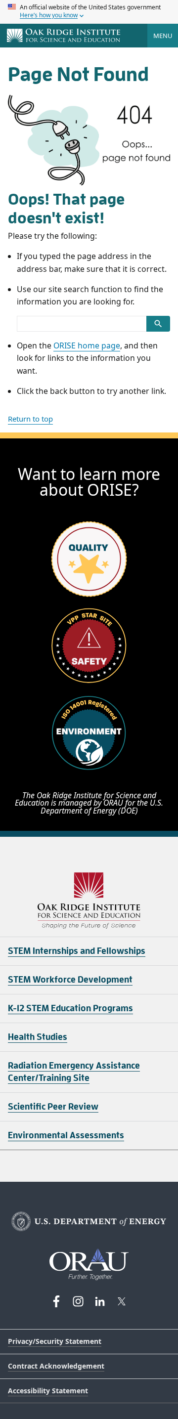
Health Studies (37, 1036)
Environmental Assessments (66, 1135)
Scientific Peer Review (53, 1106)
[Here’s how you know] (89, 12)
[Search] (158, 324)
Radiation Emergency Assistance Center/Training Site (74, 1071)
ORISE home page (86, 345)
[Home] (63, 36)
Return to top (30, 419)
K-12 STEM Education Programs (70, 1008)
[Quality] (89, 558)
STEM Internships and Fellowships (76, 950)
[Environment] (89, 732)
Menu (162, 35)
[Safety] (89, 645)
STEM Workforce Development (70, 979)
